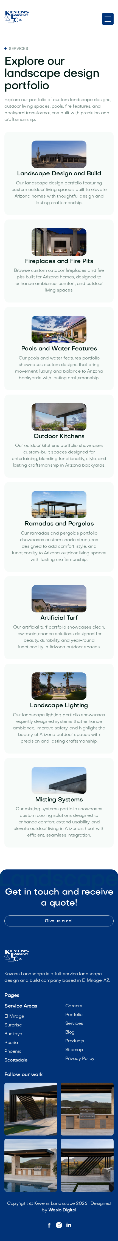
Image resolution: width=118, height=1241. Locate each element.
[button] (108, 19)
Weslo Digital (62, 1210)
